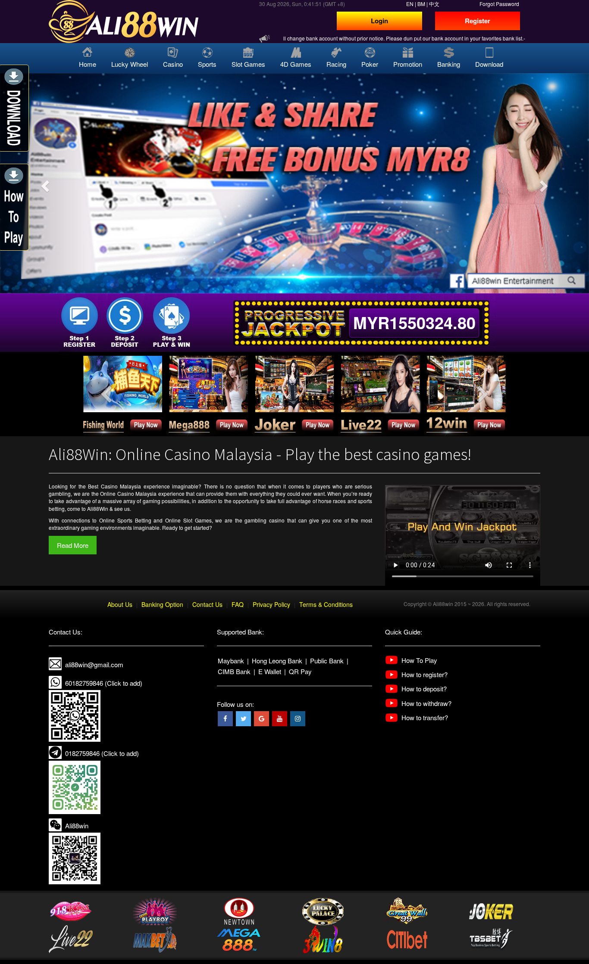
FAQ (238, 604)
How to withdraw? (426, 703)
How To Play (419, 660)
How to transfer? (424, 717)
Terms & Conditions (326, 604)
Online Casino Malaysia (128, 493)
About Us (119, 604)
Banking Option (162, 604)
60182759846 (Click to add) (103, 682)
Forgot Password (499, 3)
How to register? (424, 674)
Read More (72, 545)
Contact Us (207, 604)
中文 (434, 3)
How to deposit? (424, 688)
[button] (44, 183)
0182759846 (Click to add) (102, 753)
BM (421, 3)
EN (410, 3)
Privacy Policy (271, 604)
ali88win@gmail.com (94, 664)
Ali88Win (97, 508)
